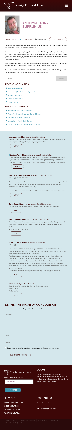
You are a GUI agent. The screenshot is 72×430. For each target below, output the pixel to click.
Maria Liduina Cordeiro (15, 99)
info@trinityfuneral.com (48, 409)
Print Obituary (41, 39)
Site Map (8, 422)
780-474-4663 (45, 402)
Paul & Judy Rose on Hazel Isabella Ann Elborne (24, 114)
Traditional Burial (12, 413)
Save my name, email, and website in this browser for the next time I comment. (33, 348)
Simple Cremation (11, 406)
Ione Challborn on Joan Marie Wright (20, 110)
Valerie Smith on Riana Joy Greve (19, 117)
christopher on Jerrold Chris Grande (20, 121)
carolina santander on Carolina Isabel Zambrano (24, 124)
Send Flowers (58, 39)
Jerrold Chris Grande (15, 95)
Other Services (42, 420)
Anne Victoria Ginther (15, 88)
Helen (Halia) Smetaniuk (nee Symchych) (22, 92)
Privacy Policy (54, 420)
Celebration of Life (12, 409)
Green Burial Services (13, 402)
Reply (16, 146)
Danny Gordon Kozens (15, 102)
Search (61, 79)
